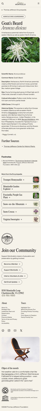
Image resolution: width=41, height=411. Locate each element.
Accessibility (5, 323)
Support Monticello (11, 270)
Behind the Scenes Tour (28, 309)
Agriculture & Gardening (13, 16)
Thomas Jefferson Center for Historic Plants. (19, 146)
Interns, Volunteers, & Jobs (13, 276)
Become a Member (11, 264)
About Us (4, 307)
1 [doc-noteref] (10, 126)
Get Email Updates (10, 282)
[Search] (7, 3)
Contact (4, 315)
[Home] (20, 3)
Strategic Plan (5, 309)
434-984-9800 (8, 296)
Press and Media (6, 317)
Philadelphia (12, 113)
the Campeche (7, 374)
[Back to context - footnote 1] (19, 165)
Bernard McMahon (28, 119)
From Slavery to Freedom (28, 315)
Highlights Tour (25, 307)
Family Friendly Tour (27, 317)
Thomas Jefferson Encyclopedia (15, 10)
